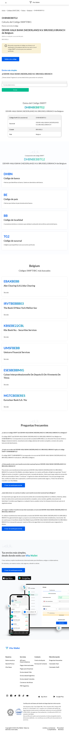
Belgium (29, 10)
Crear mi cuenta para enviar (13, 485)
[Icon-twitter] (15, 695)
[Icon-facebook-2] (11, 695)
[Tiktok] (23, 695)
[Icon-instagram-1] (7, 695)
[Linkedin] (19, 695)
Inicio (3, 10)
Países (23, 10)
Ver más (6, 292)
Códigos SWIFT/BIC (13, 10)
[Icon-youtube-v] (27, 695)
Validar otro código (10, 59)
